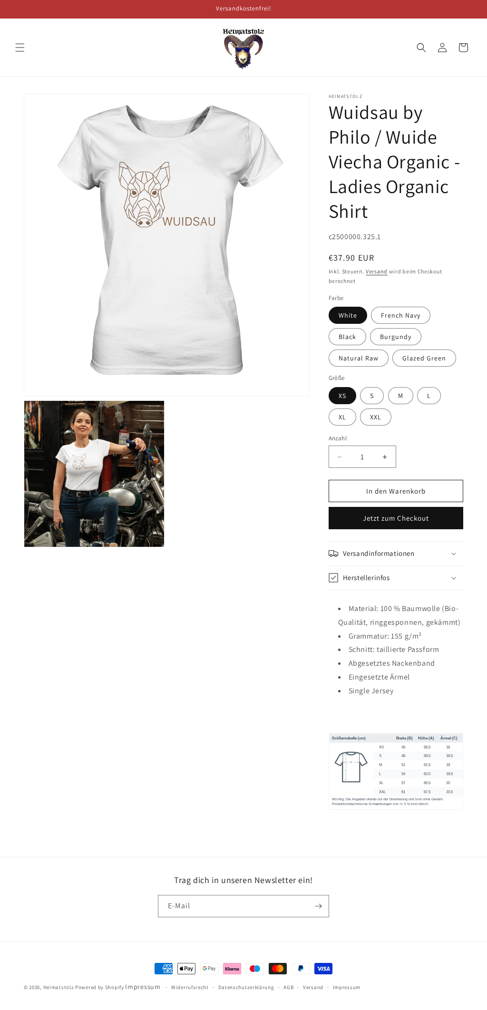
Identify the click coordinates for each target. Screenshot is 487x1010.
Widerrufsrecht (190, 987)
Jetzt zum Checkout (396, 518)
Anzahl (338, 438)
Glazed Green (424, 358)
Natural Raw (359, 358)
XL (342, 417)
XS (342, 395)
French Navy (400, 315)
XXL (375, 417)
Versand (377, 271)
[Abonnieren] (318, 906)
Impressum (142, 986)
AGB (288, 987)
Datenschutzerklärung (246, 987)
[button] (20, 47)
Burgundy (395, 336)
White (348, 315)
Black (347, 336)
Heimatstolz (58, 987)
